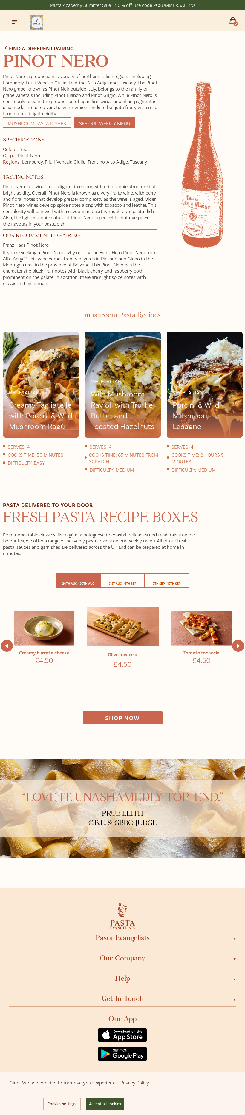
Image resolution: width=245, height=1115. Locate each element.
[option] (41, 401)
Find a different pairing (41, 48)
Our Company (122, 958)
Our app (122, 1019)
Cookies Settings (62, 1103)
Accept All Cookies (105, 1103)
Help (122, 978)
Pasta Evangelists (123, 938)
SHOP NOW (122, 717)
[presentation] (7, 646)
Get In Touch (123, 998)
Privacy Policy (134, 1082)
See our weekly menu (104, 123)
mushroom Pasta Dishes (37, 123)
